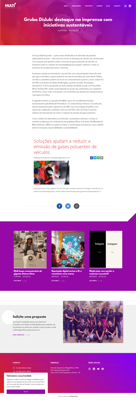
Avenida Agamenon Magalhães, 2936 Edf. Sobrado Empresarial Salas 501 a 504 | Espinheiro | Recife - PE (65, 370)
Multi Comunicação (10, 5)
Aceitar (26, 391)
